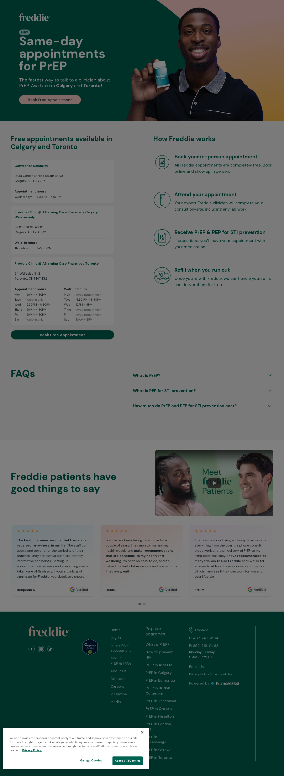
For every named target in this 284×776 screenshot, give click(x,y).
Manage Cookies (91, 760)
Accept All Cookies (127, 760)
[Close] (142, 732)
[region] (76, 748)
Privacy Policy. (32, 750)
